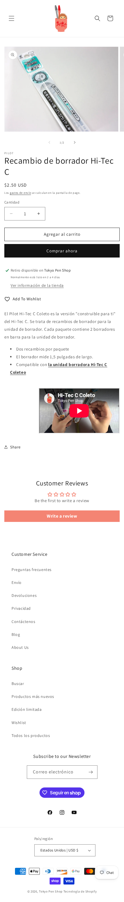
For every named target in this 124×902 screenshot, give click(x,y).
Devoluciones (24, 595)
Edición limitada (27, 709)
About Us (20, 647)
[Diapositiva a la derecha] (74, 142)
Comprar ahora (62, 250)
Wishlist (19, 722)
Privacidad (21, 608)
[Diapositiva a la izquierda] (49, 142)
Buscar (18, 683)
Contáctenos (23, 621)
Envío (17, 582)
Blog (16, 634)
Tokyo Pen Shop (51, 891)
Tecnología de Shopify (80, 891)
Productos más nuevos (33, 696)
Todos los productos (31, 735)
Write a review (62, 516)
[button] (11, 18)
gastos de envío (20, 193)
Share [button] (15, 447)
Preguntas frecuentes (32, 569)
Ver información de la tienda (37, 285)
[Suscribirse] (90, 772)
